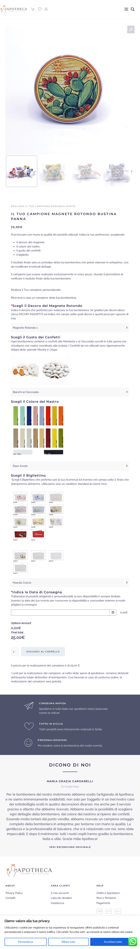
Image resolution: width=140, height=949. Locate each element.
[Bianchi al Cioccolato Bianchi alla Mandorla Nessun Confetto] (70, 392)
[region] (70, 932)
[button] (126, 9)
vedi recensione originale (70, 847)
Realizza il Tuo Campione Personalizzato (43, 206)
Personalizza (25, 941)
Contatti (10, 898)
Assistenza (57, 903)
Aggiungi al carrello (43, 651)
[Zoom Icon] (131, 29)
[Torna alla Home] (14, 9)
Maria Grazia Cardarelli (70, 781)
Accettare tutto (113, 941)
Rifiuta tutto (68, 941)
